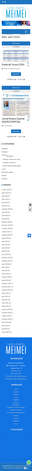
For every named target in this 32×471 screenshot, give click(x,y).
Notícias (9, 125)
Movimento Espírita (7, 172)
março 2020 (5, 332)
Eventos (16, 418)
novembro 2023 (6, 228)
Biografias (5, 152)
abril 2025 (4, 206)
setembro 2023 (6, 235)
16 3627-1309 (16, 371)
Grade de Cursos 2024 (13, 64)
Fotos (16, 424)
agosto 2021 (5, 293)
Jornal (5, 125)
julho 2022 (5, 267)
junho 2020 (5, 325)
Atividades (5, 148)
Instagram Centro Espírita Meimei (16, 379)
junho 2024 (5, 215)
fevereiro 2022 (6, 277)
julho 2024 (5, 212)
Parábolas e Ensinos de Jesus (11, 159)
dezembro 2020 (6, 309)
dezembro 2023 (6, 225)
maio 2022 (5, 270)
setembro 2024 (6, 209)
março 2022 (5, 274)
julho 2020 (5, 322)
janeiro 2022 (5, 280)
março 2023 (5, 254)
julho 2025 (5, 196)
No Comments (16, 46)
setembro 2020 (6, 319)
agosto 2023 (5, 238)
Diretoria (16, 394)
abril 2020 (4, 329)
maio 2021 (5, 300)
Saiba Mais (16, 74)
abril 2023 (4, 251)
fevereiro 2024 (6, 222)
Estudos (5, 68)
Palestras (4, 179)
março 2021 (5, 303)
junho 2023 (5, 244)
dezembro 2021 (6, 283)
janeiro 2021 (5, 306)
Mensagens (10, 156)
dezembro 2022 (6, 257)
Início (16, 389)
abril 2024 (4, 219)
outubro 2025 (6, 189)
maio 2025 (5, 202)
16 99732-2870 (16, 373)
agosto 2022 (5, 264)
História (16, 392)
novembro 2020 (6, 312)
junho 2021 (5, 296)
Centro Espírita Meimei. (18, 466)
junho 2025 (5, 199)
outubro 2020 (6, 316)
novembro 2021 (6, 287)
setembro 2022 (6, 261)
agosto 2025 (5, 193)
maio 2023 (5, 248)
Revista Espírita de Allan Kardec (12, 166)
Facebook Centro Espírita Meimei (16, 376)
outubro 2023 (6, 232)
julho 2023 (5, 241)
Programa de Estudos (14, 68)
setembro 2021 (6, 290)
